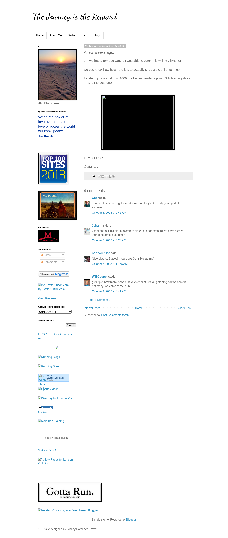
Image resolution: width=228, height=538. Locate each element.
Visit (47, 450)
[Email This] (100, 176)
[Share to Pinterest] (113, 176)
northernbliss (101, 253)
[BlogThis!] (103, 176)
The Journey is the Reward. (76, 16)
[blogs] (45, 407)
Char (95, 197)
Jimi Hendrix (45, 136)
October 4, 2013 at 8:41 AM (109, 291)
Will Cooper (100, 276)
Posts (47, 255)
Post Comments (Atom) (115, 314)
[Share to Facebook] (110, 176)
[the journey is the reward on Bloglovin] (53, 275)
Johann (97, 225)
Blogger (131, 519)
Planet (55, 377)
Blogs (97, 35)
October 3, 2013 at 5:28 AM (109, 240)
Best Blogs (42, 412)
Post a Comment (98, 299)
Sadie (71, 35)
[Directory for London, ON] (55, 398)
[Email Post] (93, 176)
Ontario (50, 380)
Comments (50, 261)
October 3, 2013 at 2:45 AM (109, 212)
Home (40, 35)
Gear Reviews (47, 298)
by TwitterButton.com (51, 289)
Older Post (184, 308)
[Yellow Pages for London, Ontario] (57, 463)
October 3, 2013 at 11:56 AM (110, 263)
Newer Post (92, 308)
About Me (56, 35)
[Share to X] (106, 176)
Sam (84, 35)
